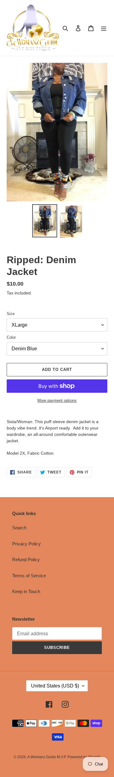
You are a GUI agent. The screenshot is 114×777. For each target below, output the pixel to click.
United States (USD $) (55, 685)
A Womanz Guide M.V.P (46, 757)
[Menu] (103, 28)
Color (11, 337)
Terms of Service (29, 575)
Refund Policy (26, 559)
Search (19, 527)
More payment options (57, 400)
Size (11, 313)
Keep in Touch (26, 591)
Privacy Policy (26, 543)
